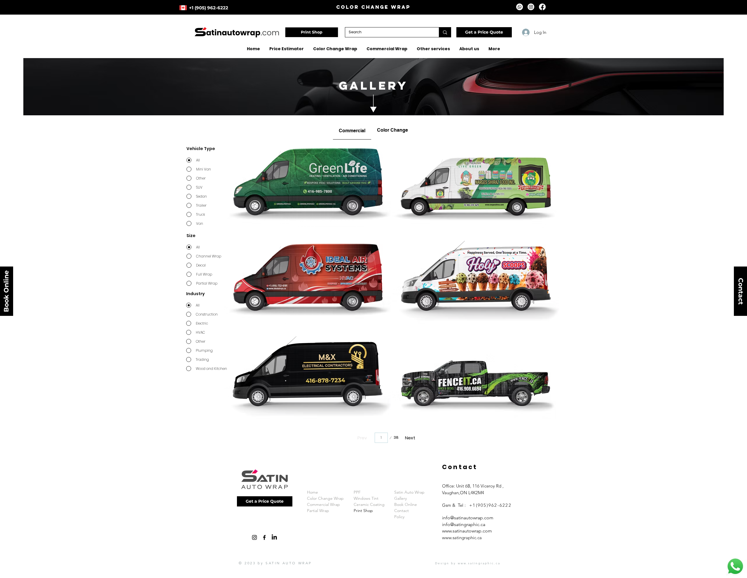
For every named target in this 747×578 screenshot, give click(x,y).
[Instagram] (531, 7)
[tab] (352, 130)
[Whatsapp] (519, 7)
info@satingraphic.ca (463, 524)
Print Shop (363, 510)
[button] (484, 32)
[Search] (445, 32)
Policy (399, 516)
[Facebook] (542, 7)
